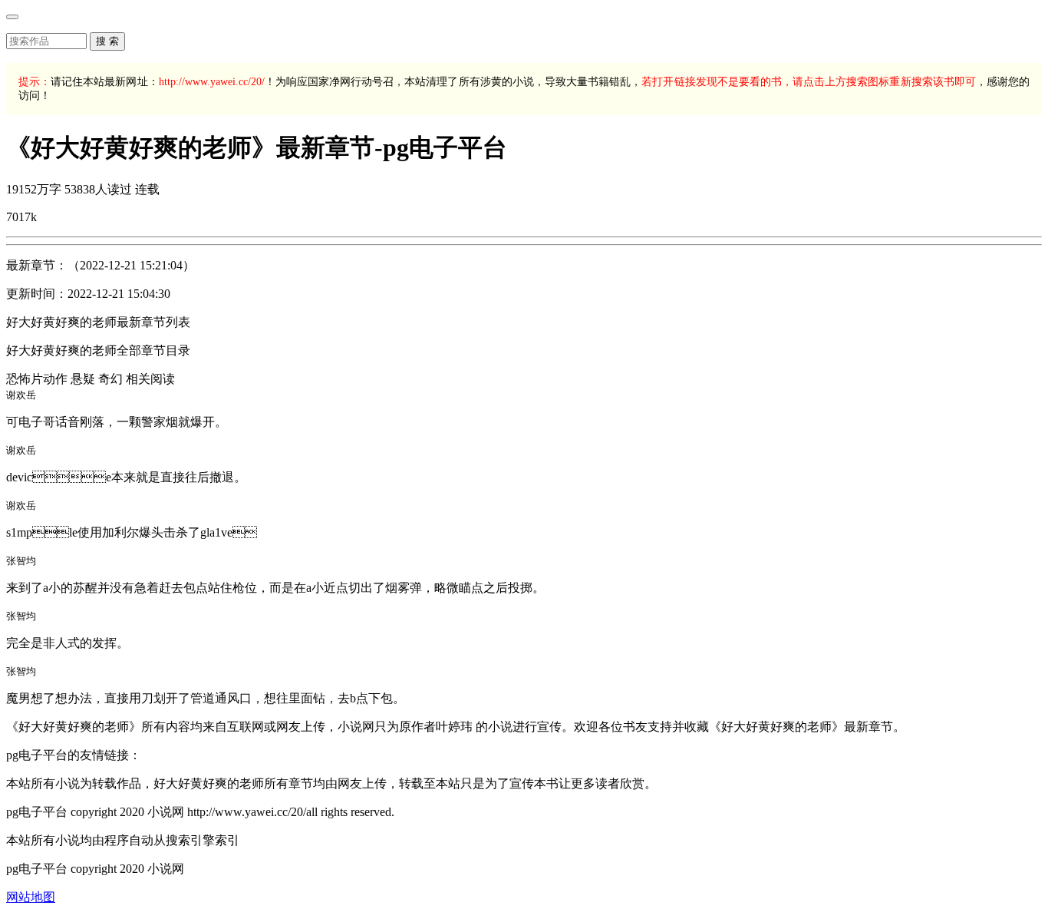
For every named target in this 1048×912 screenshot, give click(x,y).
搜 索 (107, 41)
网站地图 (30, 897)
